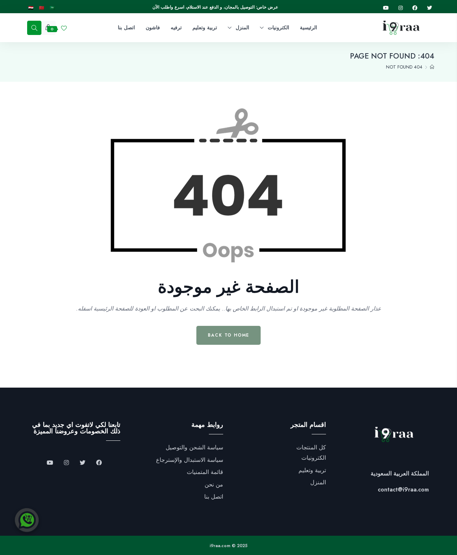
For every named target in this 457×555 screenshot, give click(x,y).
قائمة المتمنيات (205, 472)
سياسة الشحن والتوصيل (194, 447)
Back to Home (229, 335)
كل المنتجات (311, 447)
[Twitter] (429, 8)
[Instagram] (400, 8)
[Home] (432, 67)
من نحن (214, 485)
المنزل (318, 482)
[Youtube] (386, 8)
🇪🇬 (31, 8)
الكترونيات (313, 458)
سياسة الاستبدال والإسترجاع (189, 460)
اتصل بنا (213, 497)
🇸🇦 (52, 8)
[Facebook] (415, 8)
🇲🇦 (41, 8)
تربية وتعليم (312, 470)
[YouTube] (50, 462)
